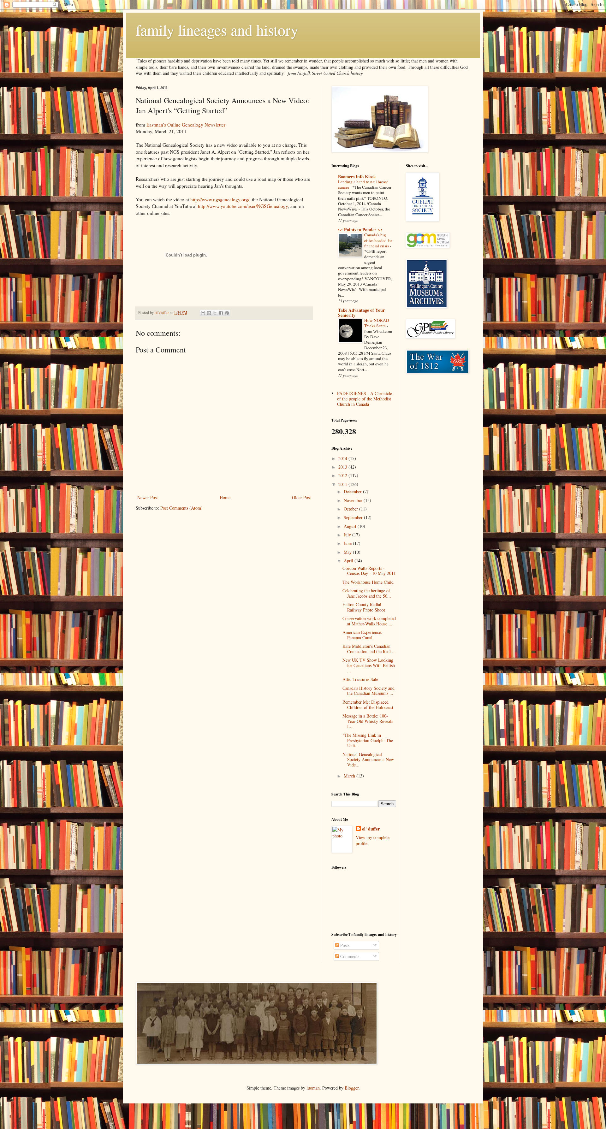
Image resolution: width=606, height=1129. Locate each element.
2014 (343, 458)
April (349, 561)
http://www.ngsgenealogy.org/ (219, 199)
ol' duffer (371, 829)
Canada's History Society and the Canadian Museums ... (368, 690)
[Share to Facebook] (221, 313)
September (354, 517)
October (351, 509)
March (350, 776)
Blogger (352, 1088)
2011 (343, 484)
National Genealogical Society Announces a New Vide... (368, 759)
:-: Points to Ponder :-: (360, 229)
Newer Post (147, 497)
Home (225, 497)
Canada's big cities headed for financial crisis (378, 240)
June (348, 543)
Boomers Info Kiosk (357, 176)
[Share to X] (215, 313)
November (354, 500)
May (348, 552)
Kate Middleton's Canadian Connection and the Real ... (369, 648)
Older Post (301, 497)
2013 (343, 467)
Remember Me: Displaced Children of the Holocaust (367, 704)
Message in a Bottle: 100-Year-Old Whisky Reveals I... (367, 721)
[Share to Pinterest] (227, 313)
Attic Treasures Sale (360, 679)
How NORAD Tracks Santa (376, 322)
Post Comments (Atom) (181, 508)
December (353, 491)
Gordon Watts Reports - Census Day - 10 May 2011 (369, 570)
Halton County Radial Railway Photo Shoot (363, 607)
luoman (313, 1088)
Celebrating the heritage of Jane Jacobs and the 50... (366, 593)
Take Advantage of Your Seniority (361, 312)
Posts (344, 945)
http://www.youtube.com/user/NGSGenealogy (243, 206)
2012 (343, 475)
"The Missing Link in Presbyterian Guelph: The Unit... (367, 740)
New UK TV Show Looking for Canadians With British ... (368, 665)
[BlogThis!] (209, 313)
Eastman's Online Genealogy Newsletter (185, 124)
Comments (349, 956)
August (351, 526)
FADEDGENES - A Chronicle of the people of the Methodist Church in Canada (364, 398)
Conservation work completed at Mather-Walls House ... (369, 621)
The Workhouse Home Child (368, 582)
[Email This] (203, 313)
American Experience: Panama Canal (362, 635)
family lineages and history (217, 30)
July (348, 535)
